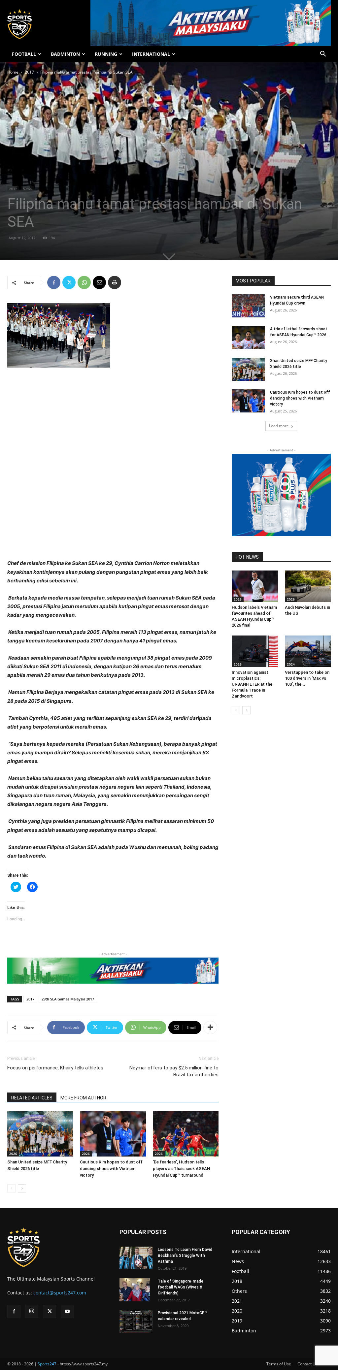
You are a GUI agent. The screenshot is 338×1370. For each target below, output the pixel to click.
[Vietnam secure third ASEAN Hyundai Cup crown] (248, 305)
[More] (210, 1027)
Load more (279, 426)
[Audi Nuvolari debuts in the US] (308, 586)
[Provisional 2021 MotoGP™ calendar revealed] (135, 1321)
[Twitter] (69, 282)
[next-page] (22, 1188)
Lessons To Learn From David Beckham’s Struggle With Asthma (185, 1255)
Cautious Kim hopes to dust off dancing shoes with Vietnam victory (111, 1168)
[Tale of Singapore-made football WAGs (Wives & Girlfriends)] (134, 1289)
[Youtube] (67, 1311)
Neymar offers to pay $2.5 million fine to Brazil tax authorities (174, 1071)
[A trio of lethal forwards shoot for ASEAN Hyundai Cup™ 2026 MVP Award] (248, 337)
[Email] (99, 282)
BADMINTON (65, 54)
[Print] (114, 282)
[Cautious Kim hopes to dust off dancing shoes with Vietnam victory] (113, 1134)
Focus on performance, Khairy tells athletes (55, 1068)
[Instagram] (31, 1311)
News (27, 188)
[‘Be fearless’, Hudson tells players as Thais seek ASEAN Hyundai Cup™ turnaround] (186, 1134)
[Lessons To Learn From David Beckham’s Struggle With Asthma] (135, 1258)
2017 (29, 72)
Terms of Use (278, 1364)
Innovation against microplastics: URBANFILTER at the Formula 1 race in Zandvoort (252, 684)
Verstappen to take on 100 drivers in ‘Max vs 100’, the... (307, 678)
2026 (13, 1153)
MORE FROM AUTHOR (83, 1097)
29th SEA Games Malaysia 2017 (68, 998)
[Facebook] (53, 282)
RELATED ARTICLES (31, 1097)
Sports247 (47, 1364)
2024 (291, 664)
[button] (323, 54)
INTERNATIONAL (151, 54)
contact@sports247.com (59, 1292)
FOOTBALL (24, 54)
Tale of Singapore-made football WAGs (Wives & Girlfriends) (180, 1287)
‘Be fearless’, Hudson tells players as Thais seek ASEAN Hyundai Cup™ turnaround (181, 1168)
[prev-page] (11, 1188)
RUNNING (106, 54)
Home (12, 72)
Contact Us (307, 1364)
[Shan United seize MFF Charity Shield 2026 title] (40, 1134)
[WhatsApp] (84, 282)
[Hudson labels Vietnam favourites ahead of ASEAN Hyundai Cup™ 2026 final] (255, 586)
